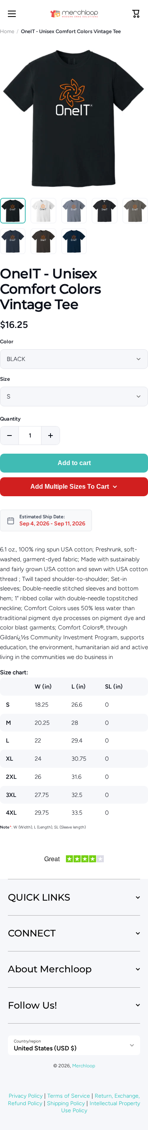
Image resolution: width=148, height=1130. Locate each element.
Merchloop (83, 1066)
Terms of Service (68, 1096)
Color (6, 341)
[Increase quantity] (50, 435)
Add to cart (74, 463)
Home (7, 31)
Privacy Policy (26, 1096)
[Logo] (74, 14)
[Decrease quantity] (9, 435)
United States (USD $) (45, 1048)
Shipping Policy (66, 1103)
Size (5, 379)
